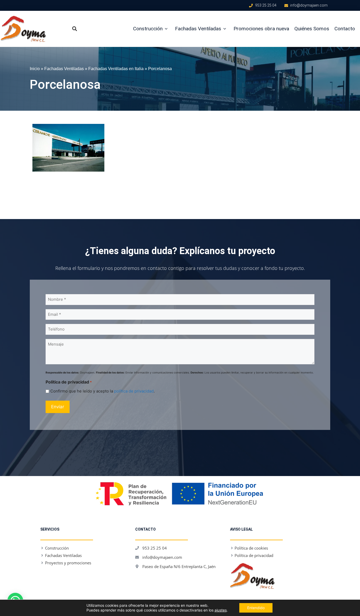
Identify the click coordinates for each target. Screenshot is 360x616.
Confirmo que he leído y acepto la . (102, 391)
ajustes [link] (221, 610)
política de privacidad (134, 391)
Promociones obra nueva (261, 29)
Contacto (344, 29)
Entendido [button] (256, 607)
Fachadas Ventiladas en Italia (116, 68)
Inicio (35, 68)
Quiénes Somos (311, 29)
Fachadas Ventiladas (198, 29)
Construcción (148, 29)
